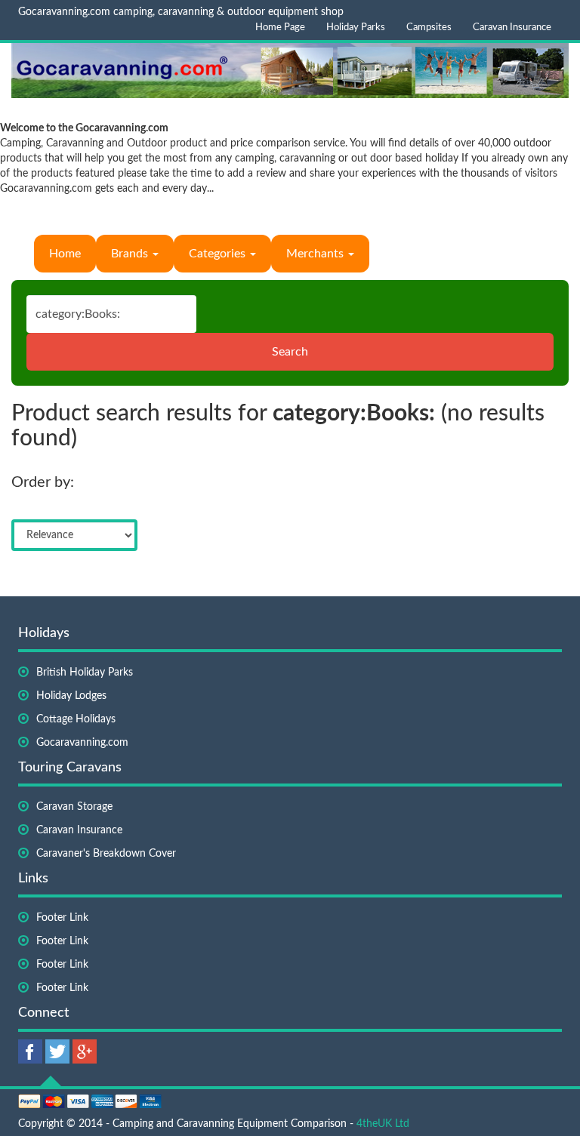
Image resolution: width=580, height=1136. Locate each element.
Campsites (429, 27)
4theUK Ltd (382, 1124)
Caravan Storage (74, 807)
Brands (131, 254)
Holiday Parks (355, 27)
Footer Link (62, 918)
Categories (218, 254)
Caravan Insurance (512, 27)
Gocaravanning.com (82, 742)
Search (290, 352)
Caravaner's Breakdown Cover (106, 853)
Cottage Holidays (76, 719)
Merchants (316, 254)
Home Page (280, 27)
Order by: (42, 482)
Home (65, 254)
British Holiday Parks (84, 672)
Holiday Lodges (71, 696)
